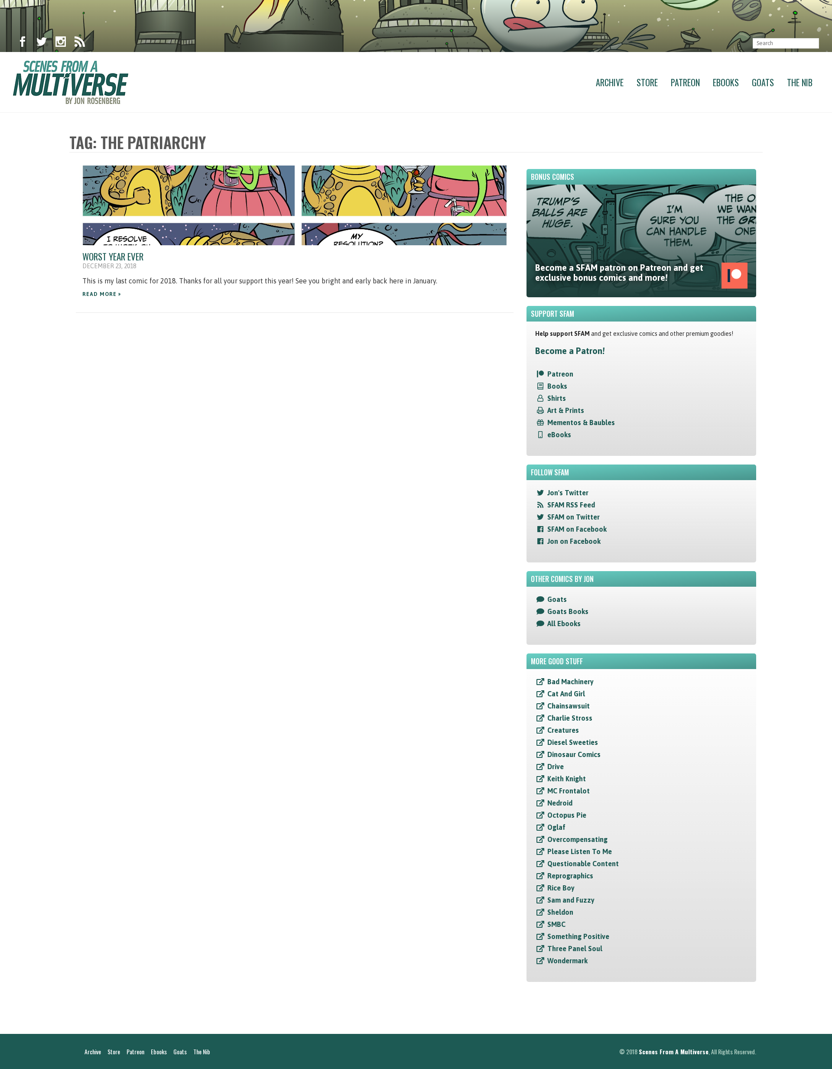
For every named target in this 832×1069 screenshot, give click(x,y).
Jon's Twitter (567, 493)
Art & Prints (565, 410)
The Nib (799, 82)
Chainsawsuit (568, 706)
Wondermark (567, 961)
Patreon (685, 82)
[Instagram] (60, 43)
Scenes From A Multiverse (673, 1051)
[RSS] (79, 43)
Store (647, 82)
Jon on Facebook (574, 541)
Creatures (563, 730)
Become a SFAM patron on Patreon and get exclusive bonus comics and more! (619, 273)
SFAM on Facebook (577, 529)
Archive (610, 82)
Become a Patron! (569, 351)
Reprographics (570, 876)
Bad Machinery (570, 682)
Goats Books (567, 611)
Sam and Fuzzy (571, 900)
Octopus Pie (566, 815)
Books (557, 386)
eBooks (559, 435)
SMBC (556, 924)
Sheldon (560, 912)
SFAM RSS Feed (571, 505)
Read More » (101, 294)
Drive (555, 766)
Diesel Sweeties (572, 742)
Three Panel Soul (574, 948)
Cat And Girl (566, 694)
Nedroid (559, 803)
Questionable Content (583, 864)
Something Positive (578, 936)
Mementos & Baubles (581, 422)
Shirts (556, 398)
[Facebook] (22, 43)
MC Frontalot (568, 791)
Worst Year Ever (112, 256)
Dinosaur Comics (574, 754)
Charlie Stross (569, 718)
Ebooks (726, 82)
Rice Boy (561, 888)
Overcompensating (577, 839)
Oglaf (556, 827)
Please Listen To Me (579, 851)
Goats (763, 82)
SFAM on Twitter (573, 517)
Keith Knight (566, 779)
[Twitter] (41, 43)
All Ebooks (564, 623)
